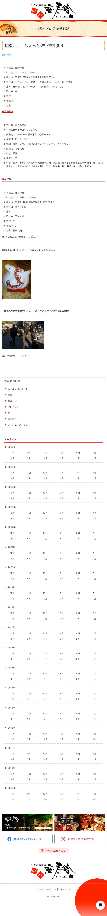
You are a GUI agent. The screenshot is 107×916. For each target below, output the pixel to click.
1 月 (94, 458)
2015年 (11, 667)
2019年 (11, 587)
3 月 (62, 458)
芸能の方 (12, 418)
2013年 (11, 707)
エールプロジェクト (18, 388)
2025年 (12, 467)
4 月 (45, 458)
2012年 (11, 727)
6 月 (12, 458)
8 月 (78, 452)
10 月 (45, 472)
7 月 (94, 452)
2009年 (12, 788)
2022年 (12, 527)
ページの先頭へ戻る (55, 850)
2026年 (12, 446)
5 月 (29, 458)
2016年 (11, 647)
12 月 (12, 472)
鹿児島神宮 (7, 111)
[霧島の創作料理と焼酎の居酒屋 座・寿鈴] (53, 10)
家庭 (10, 394)
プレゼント (13, 406)
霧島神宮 (6, 178)
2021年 (11, 547)
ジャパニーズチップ (18, 424)
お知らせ (12, 400)
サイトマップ (64, 889)
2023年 (12, 507)
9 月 (62, 472)
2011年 (11, 747)
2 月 (78, 458)
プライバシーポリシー (46, 889)
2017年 (11, 627)
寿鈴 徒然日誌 (12, 381)
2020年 (12, 567)
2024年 (12, 487)
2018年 (11, 607)
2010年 (11, 768)
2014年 (11, 687)
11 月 (29, 472)
